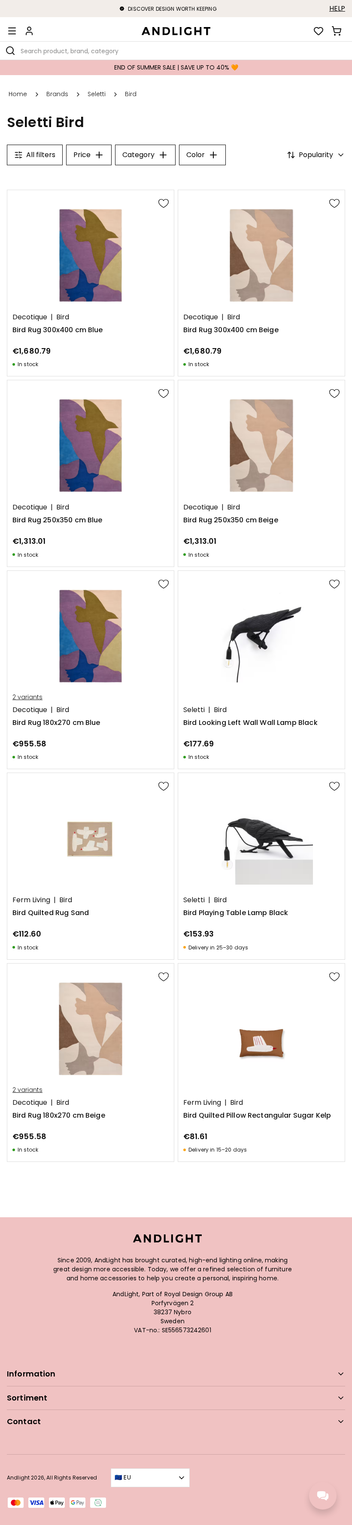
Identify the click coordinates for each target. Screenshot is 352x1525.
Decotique (29, 317)
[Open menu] (12, 30)
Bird (62, 317)
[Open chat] (323, 1496)
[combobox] (176, 50)
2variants (27, 697)
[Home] (176, 31)
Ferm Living (31, 900)
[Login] (29, 30)
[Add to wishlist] (163, 203)
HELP (337, 8)
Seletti (194, 710)
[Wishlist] (318, 30)
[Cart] (336, 30)
